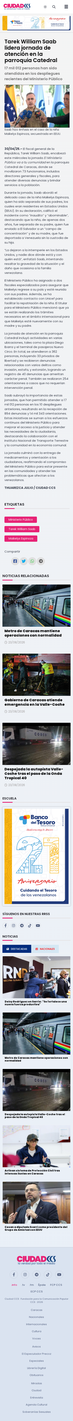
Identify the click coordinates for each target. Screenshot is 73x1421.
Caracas (36, 1310)
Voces (36, 1338)
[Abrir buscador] (54, 7)
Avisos (36, 1346)
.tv (23, 1285)
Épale (42, 1285)
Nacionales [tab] (47, 949)
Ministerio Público (21, 520)
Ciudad (36, 1390)
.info (14, 1285)
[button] (36, 856)
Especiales (36, 1361)
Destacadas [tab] (19, 949)
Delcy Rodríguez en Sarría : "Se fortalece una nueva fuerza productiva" (36, 1003)
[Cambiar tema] (45, 7)
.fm (31, 1285)
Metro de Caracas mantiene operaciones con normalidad (33, 633)
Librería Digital (36, 1368)
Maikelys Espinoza (21, 538)
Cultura (36, 1331)
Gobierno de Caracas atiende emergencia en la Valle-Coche (34, 702)
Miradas (36, 1383)
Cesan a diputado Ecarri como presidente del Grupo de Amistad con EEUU (36, 1228)
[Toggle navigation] (65, 7)
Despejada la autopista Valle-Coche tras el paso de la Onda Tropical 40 (33, 773)
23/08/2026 (16, 642)
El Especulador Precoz (36, 1354)
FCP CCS (56, 1285)
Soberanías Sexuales (37, 1412)
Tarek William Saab (22, 529)
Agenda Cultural (36, 1405)
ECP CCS (37, 1291)
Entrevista (36, 1398)
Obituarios (36, 1375)
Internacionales (36, 1324)
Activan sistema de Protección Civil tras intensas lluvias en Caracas (32, 1172)
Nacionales (36, 1317)
